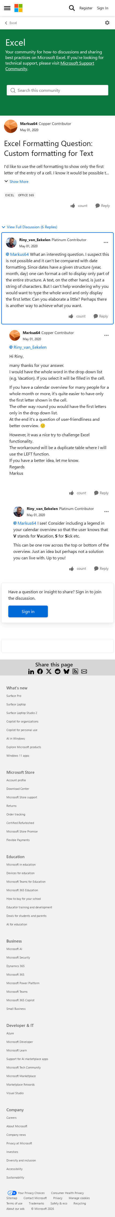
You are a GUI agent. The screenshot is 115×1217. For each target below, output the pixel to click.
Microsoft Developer (19, 1042)
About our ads (15, 1209)
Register (86, 7)
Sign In (102, 7)
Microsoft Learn (16, 1050)
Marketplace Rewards (20, 1084)
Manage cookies (79, 1198)
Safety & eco (59, 1203)
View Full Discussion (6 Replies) (32, 226)
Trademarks (36, 1203)
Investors (12, 1152)
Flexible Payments (18, 840)
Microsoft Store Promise (22, 831)
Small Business (16, 1009)
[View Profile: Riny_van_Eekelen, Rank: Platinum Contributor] (11, 242)
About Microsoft (16, 1126)
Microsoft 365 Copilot (20, 1000)
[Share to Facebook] (40, 671)
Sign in (28, 611)
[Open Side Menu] (7, 8)
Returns (11, 806)
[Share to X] (49, 671)
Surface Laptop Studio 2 (21, 713)
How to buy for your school (23, 899)
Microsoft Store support (21, 797)
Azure (10, 1033)
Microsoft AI (14, 949)
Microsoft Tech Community (23, 1067)
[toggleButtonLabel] (107, 22)
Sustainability (15, 1177)
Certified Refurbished (20, 823)
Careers (11, 1118)
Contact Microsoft (35, 1198)
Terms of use (14, 1203)
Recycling (80, 1203)
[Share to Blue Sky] (66, 671)
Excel (13, 23)
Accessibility (14, 1169)
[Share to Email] (84, 671)
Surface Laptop (16, 704)
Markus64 (28, 123)
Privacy (57, 1198)
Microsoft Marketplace (21, 1076)
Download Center (17, 789)
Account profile (16, 780)
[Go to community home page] (18, 8)
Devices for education (20, 873)
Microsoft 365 (15, 974)
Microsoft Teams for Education (25, 882)
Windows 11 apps (17, 755)
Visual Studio (15, 1093)
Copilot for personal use (21, 730)
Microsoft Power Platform (22, 983)
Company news (16, 1135)
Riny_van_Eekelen (34, 239)
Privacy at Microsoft (19, 1143)
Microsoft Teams (17, 992)
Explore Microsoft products (23, 747)
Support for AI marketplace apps (27, 1059)
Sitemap (11, 1198)
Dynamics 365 (15, 966)
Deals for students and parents (26, 916)
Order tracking (15, 814)
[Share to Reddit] (57, 671)
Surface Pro (13, 696)
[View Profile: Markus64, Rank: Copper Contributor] (10, 126)
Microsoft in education (21, 864)
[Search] (72, 8)
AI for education (16, 924)
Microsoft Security (18, 957)
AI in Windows (15, 738)
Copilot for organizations (22, 721)
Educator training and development (29, 907)
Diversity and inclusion (21, 1160)
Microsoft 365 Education (22, 890)
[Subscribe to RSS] (75, 671)
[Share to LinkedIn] (31, 671)
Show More (19, 181)
